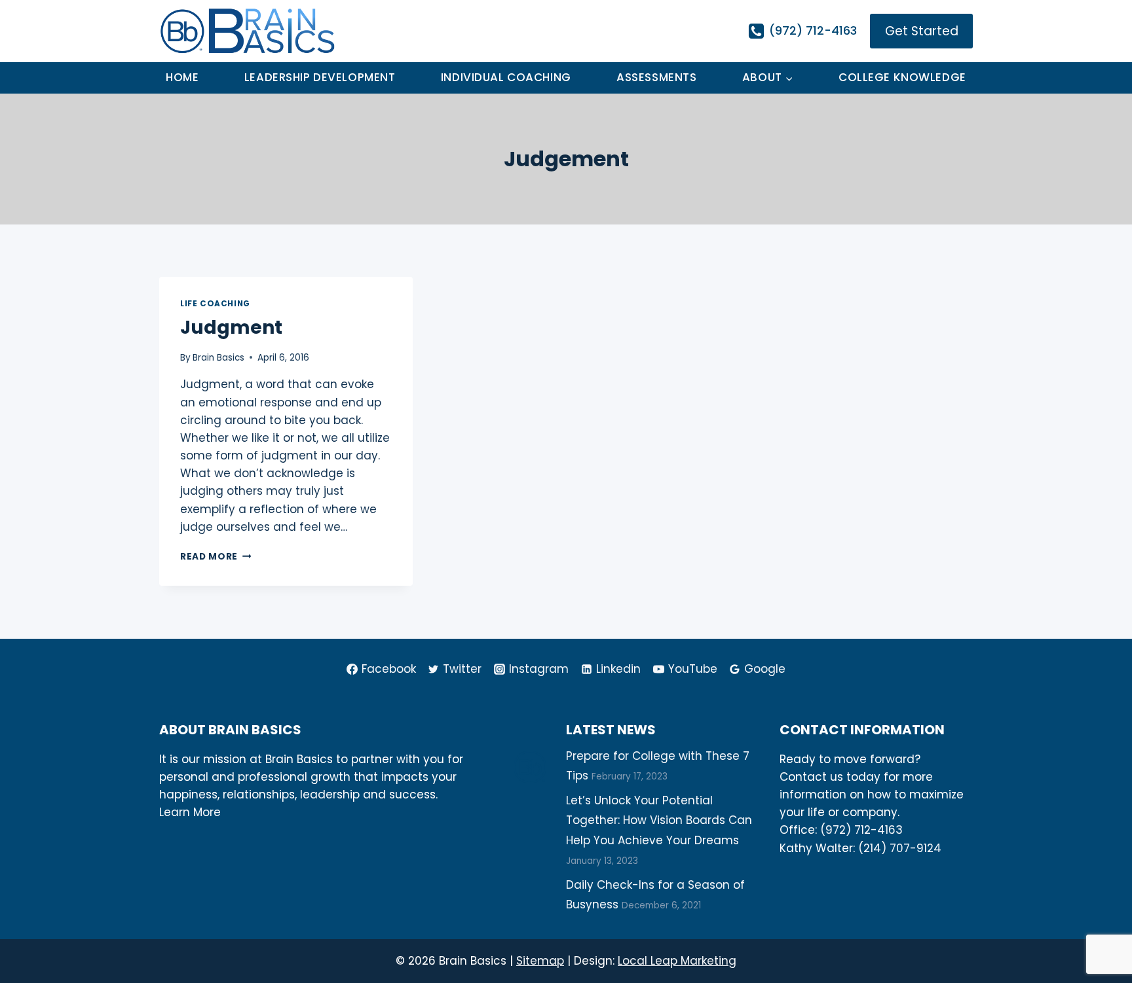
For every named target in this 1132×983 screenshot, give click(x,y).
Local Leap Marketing (677, 961)
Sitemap (540, 961)
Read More (216, 556)
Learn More (190, 812)
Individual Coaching (506, 77)
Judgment (231, 327)
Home (182, 77)
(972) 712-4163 (861, 830)
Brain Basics (218, 357)
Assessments (656, 77)
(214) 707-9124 (899, 848)
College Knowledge (902, 77)
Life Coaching (215, 303)
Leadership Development (320, 77)
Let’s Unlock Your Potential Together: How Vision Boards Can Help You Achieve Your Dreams (659, 820)
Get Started (921, 31)
